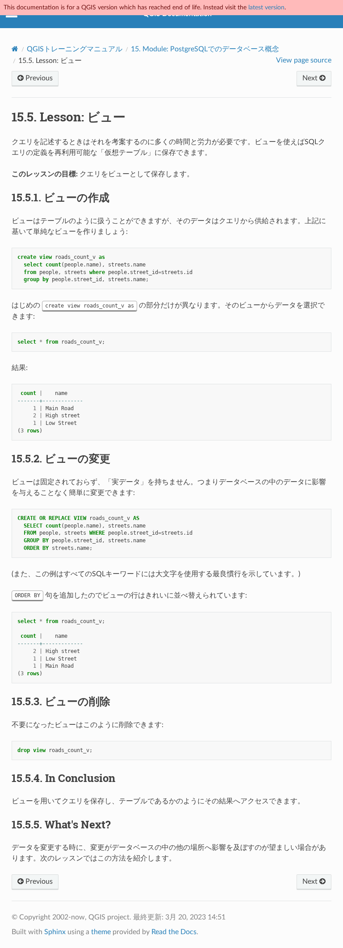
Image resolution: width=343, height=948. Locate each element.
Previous (38, 78)
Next (310, 78)
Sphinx (55, 932)
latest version (266, 7)
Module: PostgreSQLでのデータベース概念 (205, 49)
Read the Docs (174, 932)
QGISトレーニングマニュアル (74, 49)
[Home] (15, 49)
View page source (303, 60)
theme (101, 932)
